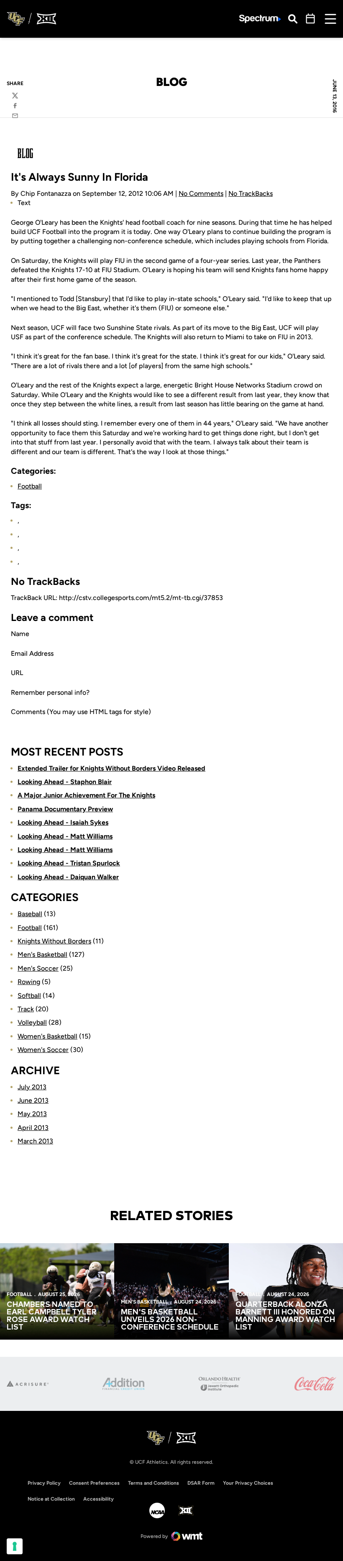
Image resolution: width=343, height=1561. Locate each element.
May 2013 (32, 1114)
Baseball (30, 914)
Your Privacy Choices (248, 1483)
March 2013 (35, 1141)
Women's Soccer (43, 1050)
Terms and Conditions (153, 1483)
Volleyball (32, 1022)
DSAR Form (201, 1483)
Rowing (29, 982)
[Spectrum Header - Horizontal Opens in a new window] (260, 19)
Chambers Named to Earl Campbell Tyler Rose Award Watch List (52, 1316)
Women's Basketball (47, 1036)
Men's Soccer (38, 968)
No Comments (201, 193)
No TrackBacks (250, 193)
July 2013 (32, 1087)
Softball (29, 996)
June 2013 (33, 1100)
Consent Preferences (94, 1483)
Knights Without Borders (54, 941)
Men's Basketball (42, 954)
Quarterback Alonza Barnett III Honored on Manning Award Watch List (285, 1316)
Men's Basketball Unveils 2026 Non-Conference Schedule (170, 1320)
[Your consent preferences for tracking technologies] (15, 1546)
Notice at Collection (51, 1499)
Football (30, 486)
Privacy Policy (44, 1483)
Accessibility (98, 1499)
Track (26, 1009)
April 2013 (33, 1128)
